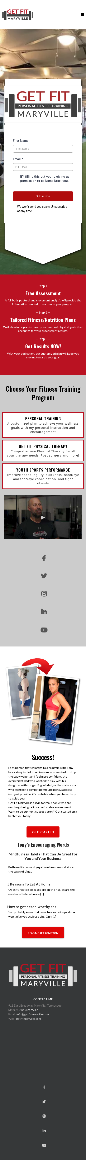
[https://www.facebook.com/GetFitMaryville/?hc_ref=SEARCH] (43, 558)
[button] (82, 15)
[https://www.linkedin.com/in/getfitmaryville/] (43, 612)
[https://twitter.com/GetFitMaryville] (43, 576)
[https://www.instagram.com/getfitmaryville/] (43, 594)
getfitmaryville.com (28, 1018)
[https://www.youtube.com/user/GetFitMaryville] (43, 630)
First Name (21, 140)
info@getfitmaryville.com (32, 1014)
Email (18, 159)
